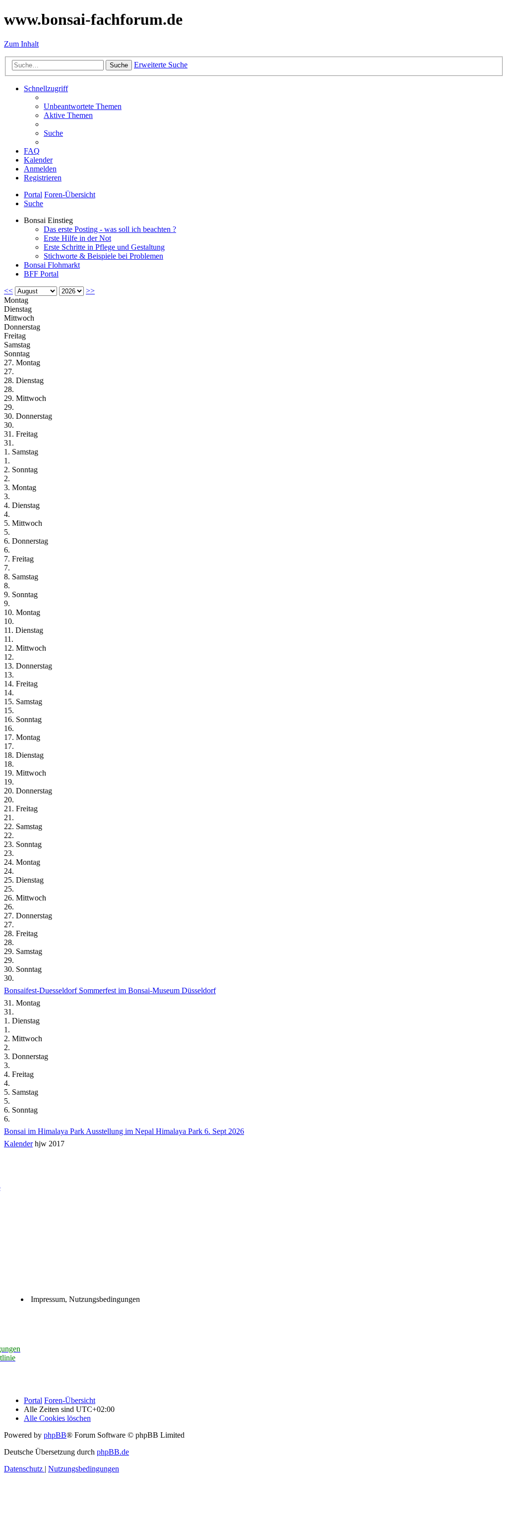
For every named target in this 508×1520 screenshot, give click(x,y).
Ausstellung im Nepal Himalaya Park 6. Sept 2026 (165, 1131)
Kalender (18, 1143)
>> (90, 290)
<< (8, 290)
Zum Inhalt (21, 44)
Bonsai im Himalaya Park (45, 1131)
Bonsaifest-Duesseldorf (41, 990)
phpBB (55, 1435)
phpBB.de (113, 1452)
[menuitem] (83, 106)
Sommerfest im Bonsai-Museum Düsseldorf (147, 990)
